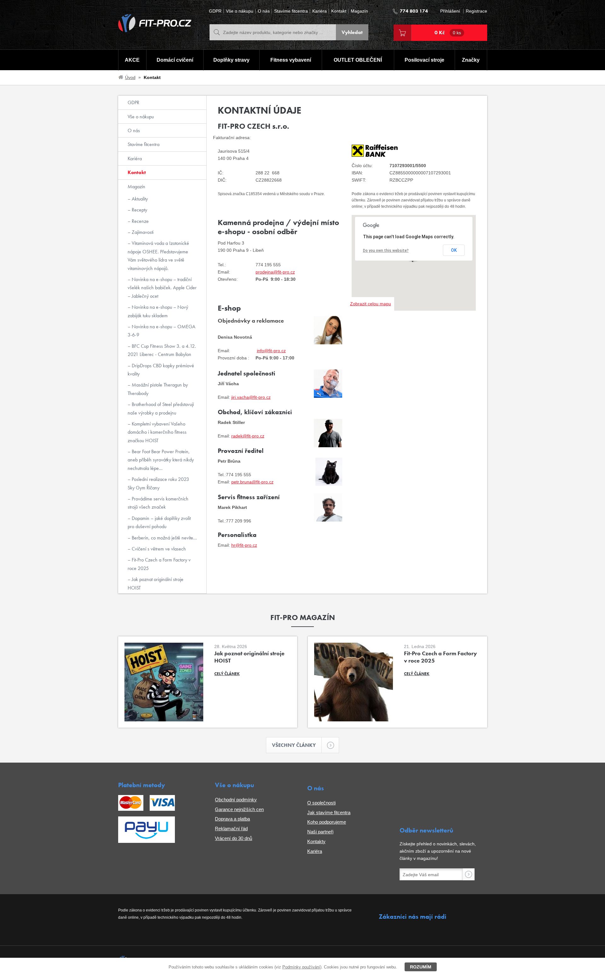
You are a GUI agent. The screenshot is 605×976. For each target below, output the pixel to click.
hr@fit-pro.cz (244, 545)
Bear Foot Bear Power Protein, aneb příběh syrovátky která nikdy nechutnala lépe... (161, 459)
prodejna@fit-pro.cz (275, 271)
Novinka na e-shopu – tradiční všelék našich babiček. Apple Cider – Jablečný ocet (162, 287)
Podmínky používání (301, 967)
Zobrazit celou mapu (370, 303)
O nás (264, 11)
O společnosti (321, 802)
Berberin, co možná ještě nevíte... (163, 537)
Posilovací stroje (424, 60)
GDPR (215, 11)
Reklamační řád (231, 828)
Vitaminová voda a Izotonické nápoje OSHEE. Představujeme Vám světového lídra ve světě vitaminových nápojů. (158, 255)
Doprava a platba (232, 818)
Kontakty (316, 841)
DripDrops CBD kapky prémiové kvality (161, 369)
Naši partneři (320, 831)
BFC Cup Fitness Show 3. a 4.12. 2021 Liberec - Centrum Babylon (162, 350)
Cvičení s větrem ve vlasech (158, 548)
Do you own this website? (386, 250)
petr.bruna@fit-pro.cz (252, 481)
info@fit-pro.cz (271, 350)
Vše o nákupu (239, 11)
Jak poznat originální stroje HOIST (155, 583)
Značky (471, 60)
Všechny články (294, 745)
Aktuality (139, 198)
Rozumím (420, 966)
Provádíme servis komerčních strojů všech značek (158, 502)
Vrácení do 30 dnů (233, 838)
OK (454, 250)
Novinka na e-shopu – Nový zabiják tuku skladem (158, 311)
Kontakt (338, 11)
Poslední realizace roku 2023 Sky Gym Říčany (158, 483)
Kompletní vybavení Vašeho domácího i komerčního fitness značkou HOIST (157, 432)
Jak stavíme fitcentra (328, 812)
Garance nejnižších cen (239, 809)
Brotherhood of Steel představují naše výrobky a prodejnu (161, 408)
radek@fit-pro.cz (247, 435)
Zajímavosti (141, 232)
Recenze (139, 221)
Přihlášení (450, 11)
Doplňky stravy (231, 60)
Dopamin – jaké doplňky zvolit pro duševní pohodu (159, 522)
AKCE (132, 60)
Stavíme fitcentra (291, 11)
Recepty (138, 209)
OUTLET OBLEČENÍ (358, 60)
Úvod (130, 77)
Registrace (476, 11)
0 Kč (448, 32)
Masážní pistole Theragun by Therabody (158, 388)
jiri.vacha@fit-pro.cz (251, 397)
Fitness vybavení (290, 60)
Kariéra (319, 11)
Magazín (359, 11)
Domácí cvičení (175, 60)
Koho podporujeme (326, 822)
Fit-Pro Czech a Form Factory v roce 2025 (159, 563)
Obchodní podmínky (236, 799)
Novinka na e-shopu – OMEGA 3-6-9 (161, 330)
